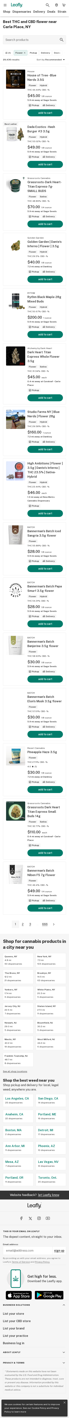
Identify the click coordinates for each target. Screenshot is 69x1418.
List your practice (15, 1336)
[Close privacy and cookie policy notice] (64, 1402)
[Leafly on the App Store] (19, 1295)
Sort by (41, 59)
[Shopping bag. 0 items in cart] (64, 5)
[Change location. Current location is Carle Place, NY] (56, 5)
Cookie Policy (39, 1408)
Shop (6, 11)
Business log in (13, 1343)
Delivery (39, 11)
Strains (63, 11)
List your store (13, 1313)
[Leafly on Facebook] (21, 1218)
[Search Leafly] (47, 5)
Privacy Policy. (42, 1262)
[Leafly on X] (30, 1218)
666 (45, 924)
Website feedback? (34, 1195)
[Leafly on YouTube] (47, 1218)
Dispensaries (22, 11)
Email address (10, 1244)
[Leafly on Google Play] (49, 1295)
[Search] (61, 39)
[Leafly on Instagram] (39, 1218)
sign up (59, 1250)
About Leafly (11, 1352)
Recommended (53, 59)
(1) (9, 53)
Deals (51, 11)
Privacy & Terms (13, 1362)
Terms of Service (21, 1262)
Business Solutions (16, 1305)
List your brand (13, 1328)
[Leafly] (16, 5)
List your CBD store (17, 1321)
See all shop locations (15, 1071)
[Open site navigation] (5, 5)
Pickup (33, 53)
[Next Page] (53, 924)
